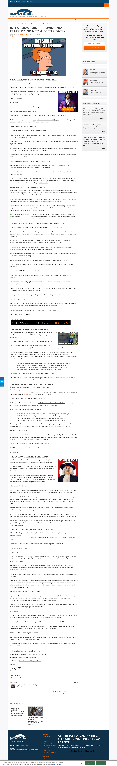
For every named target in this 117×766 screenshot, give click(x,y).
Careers (45, 741)
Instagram (35, 654)
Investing (13, 20)
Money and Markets (15, 1)
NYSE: (25, 341)
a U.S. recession (43, 183)
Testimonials (46, 739)
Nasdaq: (23, 394)
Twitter (29, 654)
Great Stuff (17, 24)
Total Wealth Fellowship (27, 1)
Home (11, 24)
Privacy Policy (46, 748)
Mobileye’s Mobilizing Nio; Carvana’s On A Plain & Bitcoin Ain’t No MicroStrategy (18, 711)
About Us (69, 20)
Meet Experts (46, 736)
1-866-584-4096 (24, 745)
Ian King (92, 70)
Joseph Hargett (24, 34)
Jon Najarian (93, 81)
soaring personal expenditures (65, 178)
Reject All (89, 763)
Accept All (101, 763)
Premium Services (60, 20)
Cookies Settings (78, 763)
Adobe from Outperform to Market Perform (51, 403)
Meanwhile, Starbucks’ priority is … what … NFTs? (25, 591)
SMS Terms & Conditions (49, 745)
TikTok (43, 654)
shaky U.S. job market (46, 181)
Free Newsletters (47, 20)
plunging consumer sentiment (22, 181)
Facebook (23, 654)
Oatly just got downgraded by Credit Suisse (23, 475)
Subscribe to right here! (29, 651)
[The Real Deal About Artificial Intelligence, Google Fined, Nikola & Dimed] (35, 711)
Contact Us (81, 20)
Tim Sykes (93, 90)
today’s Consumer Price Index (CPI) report (46, 120)
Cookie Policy (46, 750)
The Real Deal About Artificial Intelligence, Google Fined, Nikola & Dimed (35, 721)
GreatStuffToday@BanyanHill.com (28, 639)
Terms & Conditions (48, 743)
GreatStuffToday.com (29, 657)
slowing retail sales (45, 178)
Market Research (23, 20)
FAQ (44, 758)
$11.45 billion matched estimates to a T (34, 346)
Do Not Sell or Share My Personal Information (49, 753)
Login (107, 5)
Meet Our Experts (34, 20)
